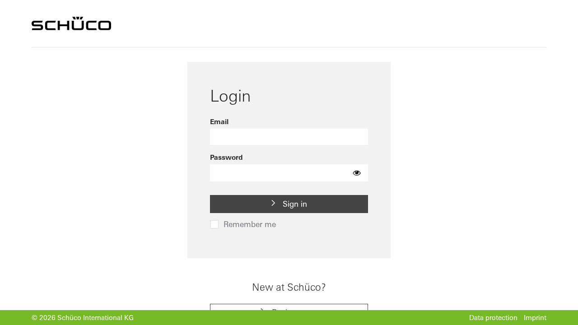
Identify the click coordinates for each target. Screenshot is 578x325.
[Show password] (357, 172)
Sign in (293, 204)
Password (226, 157)
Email (219, 121)
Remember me (250, 224)
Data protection (493, 317)
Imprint (535, 317)
